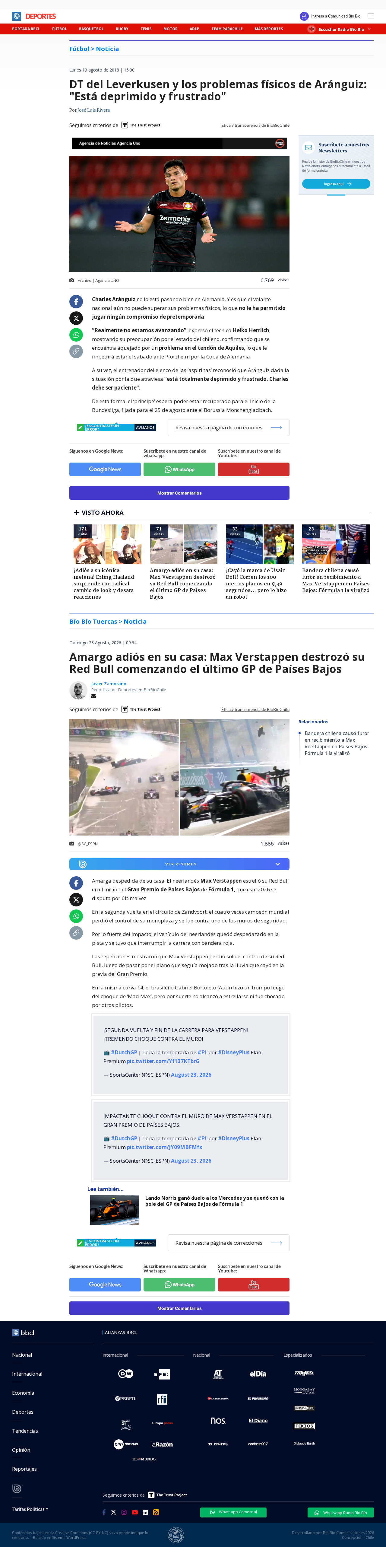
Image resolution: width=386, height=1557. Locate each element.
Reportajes (24, 1469)
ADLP (194, 28)
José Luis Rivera (94, 110)
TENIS (146, 28)
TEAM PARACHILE (227, 28)
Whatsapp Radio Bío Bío (344, 1512)
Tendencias (25, 1431)
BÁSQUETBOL (91, 28)
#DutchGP (124, 1052)
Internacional (27, 1374)
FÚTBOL (59, 28)
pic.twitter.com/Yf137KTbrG (163, 1061)
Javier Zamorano (108, 683)
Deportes (22, 1412)
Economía (23, 1393)
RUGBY (122, 28)
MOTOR (170, 28)
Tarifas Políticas (28, 1509)
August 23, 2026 (191, 1074)
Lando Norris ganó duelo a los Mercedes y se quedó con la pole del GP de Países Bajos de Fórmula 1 (214, 1201)
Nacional (22, 1355)
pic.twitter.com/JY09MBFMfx (164, 1147)
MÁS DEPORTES (269, 28)
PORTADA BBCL (26, 28)
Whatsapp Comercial (237, 1511)
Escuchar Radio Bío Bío (341, 29)
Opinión (21, 1450)
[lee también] (116, 1210)
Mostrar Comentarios (179, 492)
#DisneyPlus (233, 1052)
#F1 (202, 1052)
